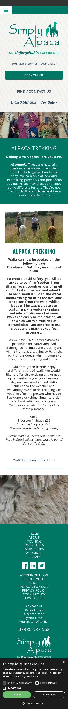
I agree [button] (17, 694)
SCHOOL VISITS (34, 579)
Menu (6, 10)
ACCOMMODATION (34, 575)
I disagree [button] (49, 694)
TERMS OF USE (34, 598)
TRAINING (34, 541)
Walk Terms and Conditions (34, 460)
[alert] (34, 683)
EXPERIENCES (34, 545)
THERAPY (34, 557)
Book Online (34, 75)
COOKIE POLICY (34, 594)
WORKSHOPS (34, 549)
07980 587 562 (24, 102)
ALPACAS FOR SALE (34, 586)
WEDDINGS (34, 553)
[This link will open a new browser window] (26, 567)
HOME (34, 534)
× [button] (64, 662)
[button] (34, 703)
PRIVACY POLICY (34, 590)
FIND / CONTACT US (34, 91)
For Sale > (49, 102)
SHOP (34, 583)
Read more (32, 676)
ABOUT (34, 537)
